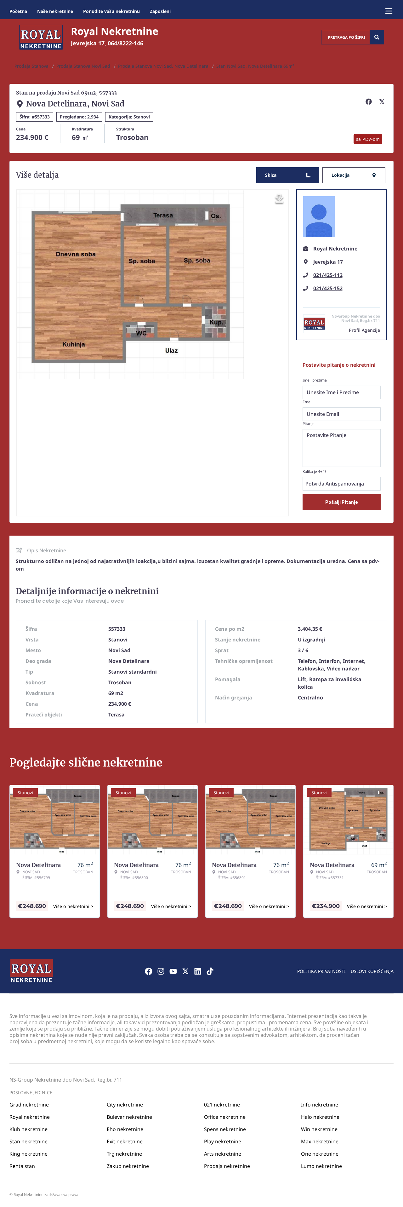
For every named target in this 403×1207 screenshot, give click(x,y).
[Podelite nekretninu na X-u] (383, 101)
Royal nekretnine (29, 1116)
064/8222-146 (125, 43)
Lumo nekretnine (321, 1166)
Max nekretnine (319, 1141)
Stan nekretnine (28, 1141)
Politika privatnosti (321, 971)
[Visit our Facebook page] (148, 971)
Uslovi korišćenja (372, 971)
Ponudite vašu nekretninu (111, 11)
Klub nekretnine (28, 1129)
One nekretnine (319, 1153)
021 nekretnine (222, 1104)
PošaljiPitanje (341, 502)
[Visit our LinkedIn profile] (198, 971)
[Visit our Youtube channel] (173, 971)
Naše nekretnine (55, 11)
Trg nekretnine (124, 1153)
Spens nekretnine (225, 1129)
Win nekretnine (319, 1129)
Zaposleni (160, 11)
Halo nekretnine (320, 1116)
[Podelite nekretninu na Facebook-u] (370, 101)
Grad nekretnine (29, 1104)
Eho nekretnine (125, 1129)
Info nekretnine (319, 1104)
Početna (18, 11)
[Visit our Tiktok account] (210, 971)
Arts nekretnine (222, 1153)
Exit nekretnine (125, 1141)
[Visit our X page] (185, 971)
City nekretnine (125, 1104)
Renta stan (22, 1166)
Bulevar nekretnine (129, 1116)
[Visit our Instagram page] (161, 971)
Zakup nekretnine (128, 1166)
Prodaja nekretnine (227, 1166)
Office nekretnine (225, 1116)
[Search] (377, 37)
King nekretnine (28, 1153)
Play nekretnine (222, 1141)
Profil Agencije (364, 330)
